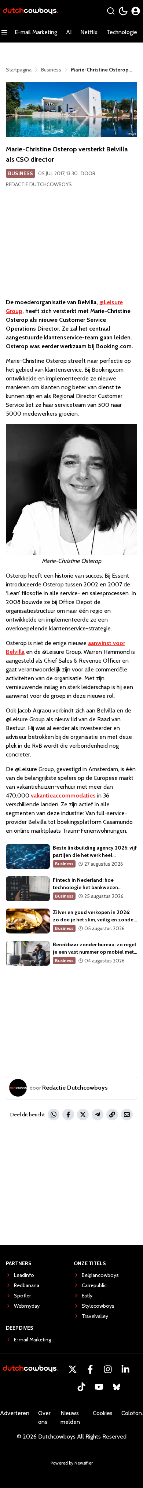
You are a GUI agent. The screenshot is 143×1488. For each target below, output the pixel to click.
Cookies (103, 1413)
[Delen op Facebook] (68, 1114)
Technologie (121, 32)
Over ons (44, 1417)
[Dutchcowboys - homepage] (30, 11)
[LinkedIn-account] (125, 1369)
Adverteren (14, 1413)
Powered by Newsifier (72, 1463)
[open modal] (135, 11)
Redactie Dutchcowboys (39, 184)
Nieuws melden (70, 1417)
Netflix (89, 32)
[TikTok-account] (81, 1386)
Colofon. (132, 1413)
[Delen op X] (83, 1114)
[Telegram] (97, 1114)
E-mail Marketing (36, 32)
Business (20, 173)
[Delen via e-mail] (127, 1114)
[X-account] (72, 1369)
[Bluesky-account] (116, 1386)
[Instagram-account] (107, 1369)
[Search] (110, 11)
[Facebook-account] (90, 1369)
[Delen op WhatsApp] (53, 1114)
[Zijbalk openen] (4, 32)
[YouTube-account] (99, 1386)
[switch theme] (123, 11)
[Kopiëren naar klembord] (112, 1114)
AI (69, 32)
